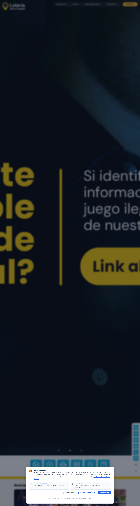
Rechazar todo (70, 492)
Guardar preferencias (87, 492)
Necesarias (40, 484)
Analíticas (78, 484)
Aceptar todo (104, 492)
